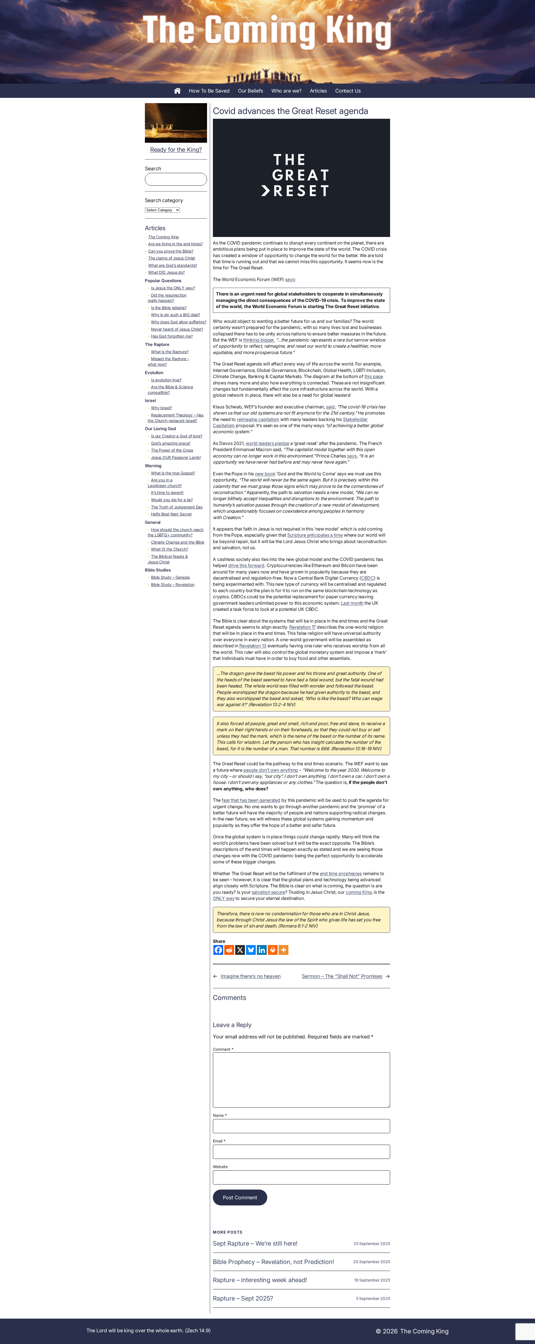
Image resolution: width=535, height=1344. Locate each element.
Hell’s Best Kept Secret (171, 514)
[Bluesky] (251, 950)
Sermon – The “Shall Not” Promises (342, 976)
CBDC (367, 578)
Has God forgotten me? (172, 336)
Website (220, 1166)
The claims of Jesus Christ (171, 258)
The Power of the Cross (172, 450)
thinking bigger (258, 340)
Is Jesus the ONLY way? (173, 287)
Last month (352, 603)
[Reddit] (229, 950)
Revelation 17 (302, 627)
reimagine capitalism (258, 419)
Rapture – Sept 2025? (243, 1298)
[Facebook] (218, 950)
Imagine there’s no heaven (251, 976)
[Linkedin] (262, 950)
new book (265, 473)
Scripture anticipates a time (315, 535)
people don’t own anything (271, 770)
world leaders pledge (267, 443)
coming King (359, 892)
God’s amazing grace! (170, 443)
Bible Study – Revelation (172, 584)
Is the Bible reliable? (169, 307)
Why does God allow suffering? (178, 321)
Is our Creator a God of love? (176, 436)
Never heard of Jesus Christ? (177, 329)
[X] (240, 950)
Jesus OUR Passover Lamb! (176, 457)
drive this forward (246, 565)
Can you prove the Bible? (170, 251)
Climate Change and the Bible (177, 542)
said (330, 407)
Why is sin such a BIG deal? (175, 314)
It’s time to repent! (167, 492)
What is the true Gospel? (173, 473)
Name (220, 1115)
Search (153, 168)
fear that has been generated (251, 800)
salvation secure (268, 892)
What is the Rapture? (170, 351)
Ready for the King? (176, 149)
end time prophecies (341, 873)
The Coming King (163, 236)
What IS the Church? (169, 549)
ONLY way (223, 898)
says (290, 279)
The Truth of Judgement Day (177, 507)
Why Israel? (161, 407)
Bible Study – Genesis (170, 577)
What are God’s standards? (172, 265)
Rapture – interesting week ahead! (260, 1280)
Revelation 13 (252, 645)
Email (219, 1141)
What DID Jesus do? (166, 272)
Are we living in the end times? (175, 243)
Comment (223, 1049)
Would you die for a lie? (172, 499)
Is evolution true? (166, 379)
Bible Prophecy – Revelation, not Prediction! (273, 1261)
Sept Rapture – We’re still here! (255, 1243)
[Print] (273, 950)
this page (373, 376)
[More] (283, 950)
